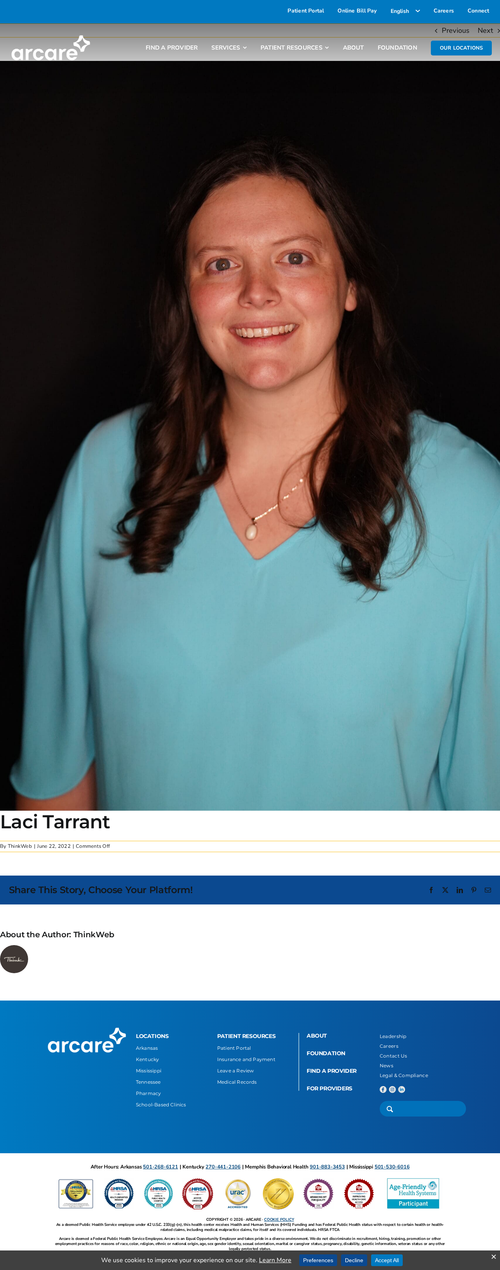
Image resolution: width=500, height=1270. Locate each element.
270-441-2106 (223, 1166)
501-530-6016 (392, 1166)
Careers (389, 1046)
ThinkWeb (20, 846)
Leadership (393, 1036)
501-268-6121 (160, 1166)
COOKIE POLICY (279, 1219)
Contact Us (393, 1056)
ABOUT (317, 1035)
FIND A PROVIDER (332, 1070)
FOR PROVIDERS (329, 1088)
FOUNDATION (326, 1053)
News (386, 1065)
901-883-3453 (327, 1166)
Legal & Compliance (404, 1075)
